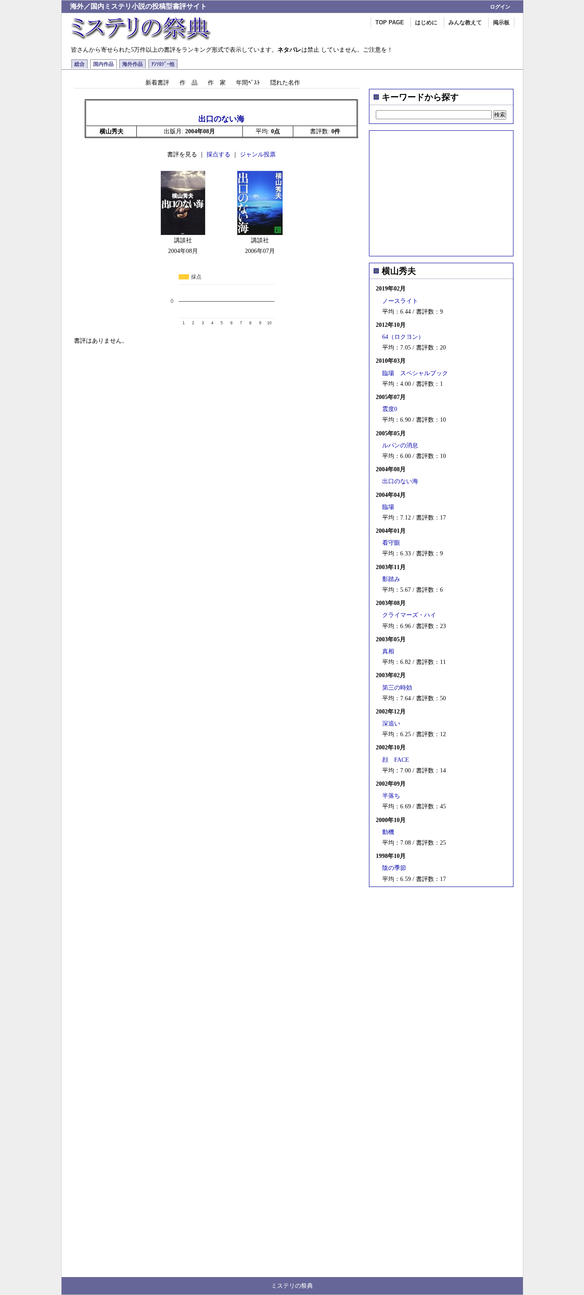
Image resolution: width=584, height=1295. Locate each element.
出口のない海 (400, 481)
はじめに (426, 22)
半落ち (391, 796)
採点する (218, 154)
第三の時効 (397, 687)
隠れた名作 (285, 82)
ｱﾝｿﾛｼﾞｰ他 (162, 64)
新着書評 (157, 82)
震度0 (389, 409)
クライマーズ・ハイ (409, 615)
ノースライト (400, 301)
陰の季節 (394, 868)
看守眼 (391, 543)
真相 (388, 651)
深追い (391, 723)
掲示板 (501, 22)
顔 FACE (395, 760)
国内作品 (103, 64)
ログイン (500, 7)
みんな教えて (465, 22)
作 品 (189, 82)
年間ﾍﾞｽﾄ (248, 82)
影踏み (391, 579)
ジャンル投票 (258, 154)
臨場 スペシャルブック (415, 373)
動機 (388, 832)
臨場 (388, 507)
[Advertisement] (441, 190)
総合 (79, 64)
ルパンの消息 (400, 445)
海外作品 (132, 64)
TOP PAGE (389, 22)
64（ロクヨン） (403, 337)
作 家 (217, 82)
